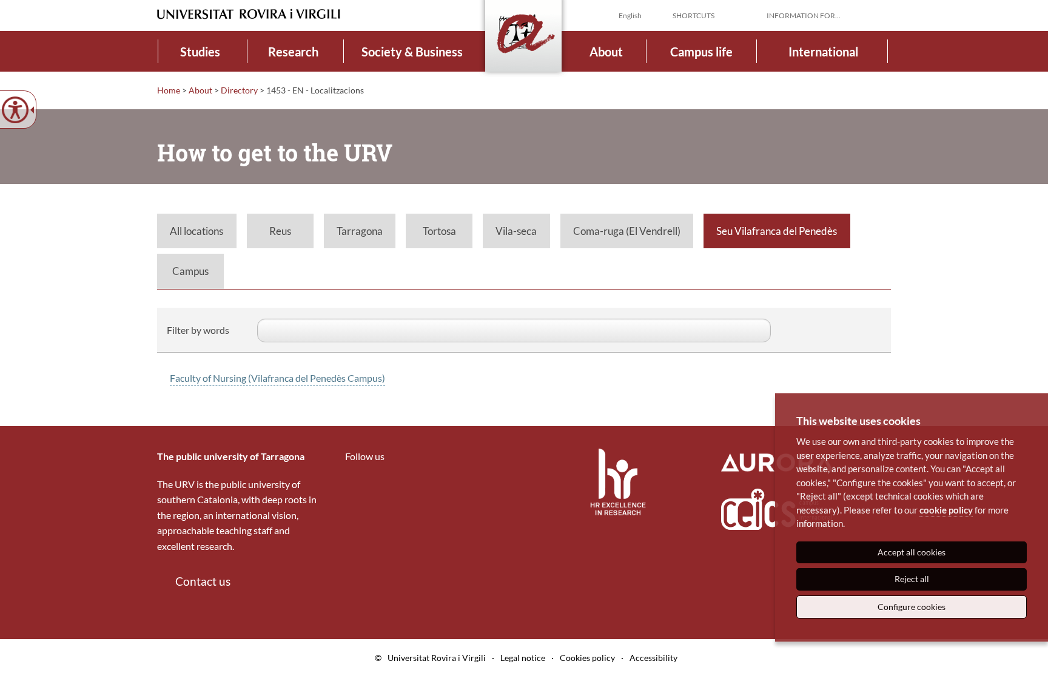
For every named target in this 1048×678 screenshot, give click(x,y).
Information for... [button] (804, 15)
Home (168, 90)
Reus (280, 231)
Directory (239, 90)
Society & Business (412, 51)
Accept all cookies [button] (912, 552)
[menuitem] (200, 51)
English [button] (630, 15)
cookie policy (946, 509)
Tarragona (360, 231)
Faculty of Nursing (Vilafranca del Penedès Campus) (277, 378)
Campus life (701, 51)
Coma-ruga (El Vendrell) (626, 231)
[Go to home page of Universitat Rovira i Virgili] (248, 14)
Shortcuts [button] (693, 15)
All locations (196, 231)
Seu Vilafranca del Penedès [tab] (776, 231)
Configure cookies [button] (912, 607)
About (606, 51)
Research (293, 51)
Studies (200, 51)
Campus (190, 271)
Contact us (202, 581)
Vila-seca (516, 231)
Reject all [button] (912, 579)
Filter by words (198, 330)
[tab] (197, 231)
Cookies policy (587, 658)
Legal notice (522, 658)
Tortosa (439, 231)
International (823, 51)
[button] (881, 14)
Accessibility (653, 658)
